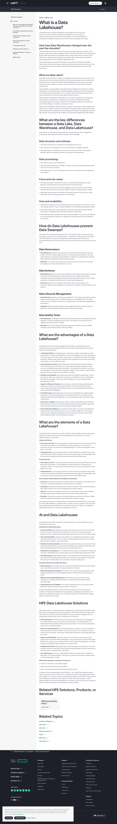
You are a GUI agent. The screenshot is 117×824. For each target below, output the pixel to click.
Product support (66, 769)
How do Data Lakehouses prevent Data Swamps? (23, 31)
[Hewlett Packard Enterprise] (14, 3)
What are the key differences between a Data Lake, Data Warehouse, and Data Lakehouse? (23, 26)
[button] (7, 3)
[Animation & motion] (14, 800)
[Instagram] (18, 790)
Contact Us (89, 763)
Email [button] (15, 777)
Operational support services (69, 763)
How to (15, 768)
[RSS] (29, 790)
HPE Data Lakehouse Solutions (21, 49)
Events (63, 784)
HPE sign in (88, 787)
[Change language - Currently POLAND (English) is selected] (105, 3)
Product (17, 772)
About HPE (40, 763)
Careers (40, 769)
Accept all (8, 817)
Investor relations (42, 783)
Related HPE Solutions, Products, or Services (22, 53)
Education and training (92, 769)
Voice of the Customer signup (93, 791)
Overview (102, 9)
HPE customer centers (91, 784)
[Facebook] (23, 790)
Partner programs (90, 805)
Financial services (90, 778)
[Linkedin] (12, 790)
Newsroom (64, 793)
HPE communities (90, 781)
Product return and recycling (69, 766)
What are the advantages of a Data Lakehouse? (22, 36)
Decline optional (20, 817)
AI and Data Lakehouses (19, 45)
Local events (65, 790)
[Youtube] (26, 790)
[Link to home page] (11, 751)
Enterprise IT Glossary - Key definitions (24, 751)
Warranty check (66, 775)
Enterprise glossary (91, 775)
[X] (15, 790)
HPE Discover (65, 787)
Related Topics (16, 57)
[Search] (21, 3)
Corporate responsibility (44, 772)
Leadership (40, 786)
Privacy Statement (18, 814)
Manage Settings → (32, 817)
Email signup (89, 772)
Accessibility (41, 766)
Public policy (41, 789)
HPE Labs (40, 775)
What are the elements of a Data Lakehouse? (21, 41)
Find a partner (89, 802)
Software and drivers (67, 772)
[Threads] (20, 790)
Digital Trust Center (91, 766)
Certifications (89, 799)
